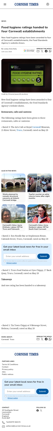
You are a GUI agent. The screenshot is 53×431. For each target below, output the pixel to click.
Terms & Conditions (10, 364)
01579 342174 (14, 422)
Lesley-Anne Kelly (10, 49)
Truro (19, 130)
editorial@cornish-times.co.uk (18, 426)
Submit (43, 256)
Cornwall (36, 127)
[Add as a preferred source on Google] (29, 50)
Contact (5, 367)
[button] (5, 4)
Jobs (4, 372)
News (3, 21)
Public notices (7, 374)
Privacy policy (7, 369)
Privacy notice (12, 263)
